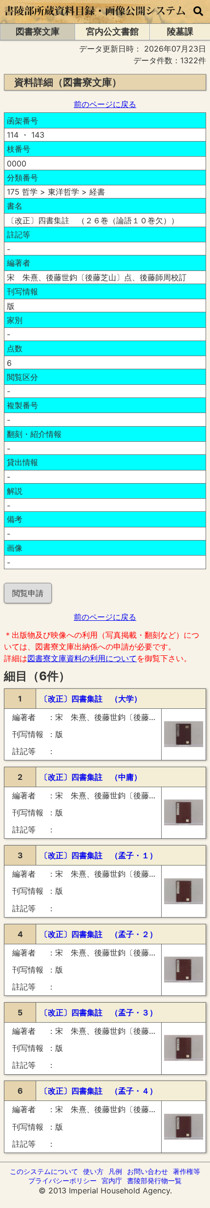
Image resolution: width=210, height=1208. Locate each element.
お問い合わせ (147, 1171)
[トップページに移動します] (95, 18)
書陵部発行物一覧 (154, 1180)
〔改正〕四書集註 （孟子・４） (98, 1091)
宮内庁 (112, 1180)
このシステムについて (44, 1171)
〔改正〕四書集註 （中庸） (91, 777)
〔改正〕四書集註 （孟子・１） (98, 855)
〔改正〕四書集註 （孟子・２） (98, 934)
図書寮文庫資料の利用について (82, 658)
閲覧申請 (27, 593)
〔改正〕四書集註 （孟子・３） (98, 1012)
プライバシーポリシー (62, 1180)
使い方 (93, 1171)
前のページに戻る (105, 104)
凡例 (115, 1171)
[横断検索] (198, 11)
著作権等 (186, 1171)
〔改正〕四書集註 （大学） (91, 698)
